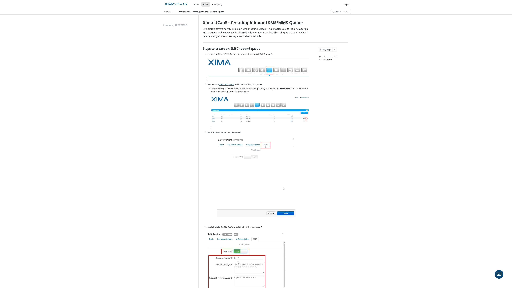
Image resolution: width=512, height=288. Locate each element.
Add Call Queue (226, 84)
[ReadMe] (181, 25)
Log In (346, 4)
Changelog (217, 4)
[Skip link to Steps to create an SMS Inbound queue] (201, 48)
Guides (205, 4)
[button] (258, 67)
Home (196, 4)
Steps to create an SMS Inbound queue (328, 58)
